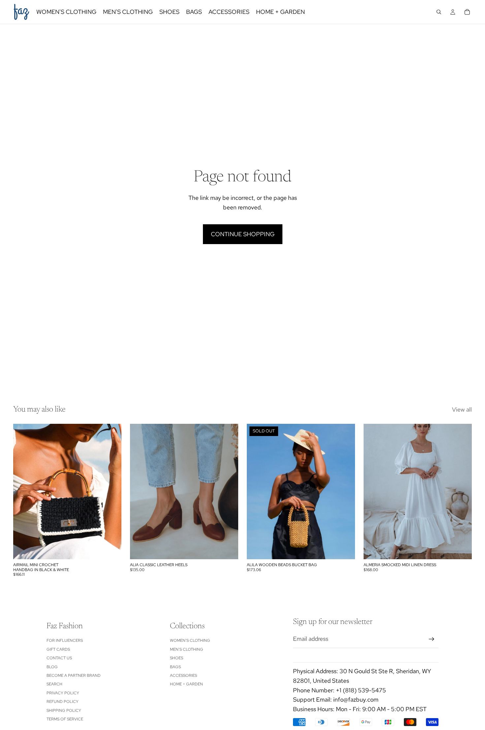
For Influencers (65, 640)
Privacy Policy (63, 693)
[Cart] (467, 12)
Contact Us (59, 658)
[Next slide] (111, 491)
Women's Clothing (190, 640)
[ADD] (111, 549)
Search (54, 684)
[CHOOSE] (228, 549)
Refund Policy (63, 701)
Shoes (176, 658)
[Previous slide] (23, 491)
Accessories (183, 675)
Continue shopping (243, 234)
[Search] (439, 12)
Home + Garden (186, 684)
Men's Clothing (186, 649)
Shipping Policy (64, 710)
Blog (52, 667)
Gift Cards (58, 649)
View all (462, 409)
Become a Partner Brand (74, 675)
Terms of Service (65, 719)
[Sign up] (431, 639)
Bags (175, 667)
